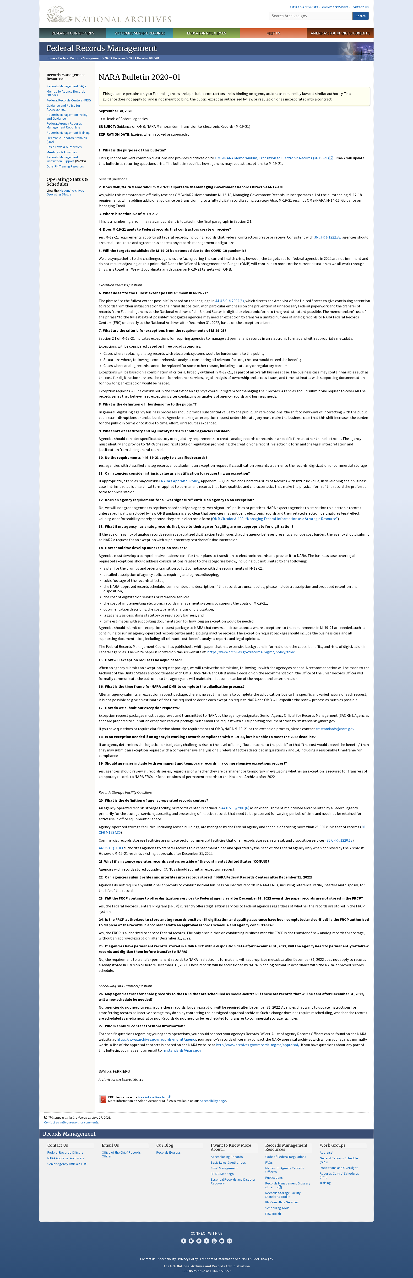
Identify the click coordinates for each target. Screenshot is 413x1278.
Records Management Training (68, 132)
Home (51, 58)
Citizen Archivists (304, 7)
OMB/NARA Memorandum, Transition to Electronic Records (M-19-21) (272, 158)
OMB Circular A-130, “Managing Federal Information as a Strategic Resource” (275, 518)
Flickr (229, 1241)
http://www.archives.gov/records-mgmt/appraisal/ (257, 1044)
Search (361, 16)
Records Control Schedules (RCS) (339, 1175)
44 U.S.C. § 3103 (111, 847)
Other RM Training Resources (65, 166)
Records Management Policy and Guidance (67, 116)
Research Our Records (72, 33)
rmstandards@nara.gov (335, 728)
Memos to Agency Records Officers (66, 93)
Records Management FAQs (66, 86)
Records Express (168, 1152)
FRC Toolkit (273, 1213)
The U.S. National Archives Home (109, 14)
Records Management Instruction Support (62, 159)
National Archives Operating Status (65, 192)
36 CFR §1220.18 (340, 840)
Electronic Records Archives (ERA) (67, 140)
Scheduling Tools (277, 1208)
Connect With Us (207, 1233)
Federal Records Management (80, 58)
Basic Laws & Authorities (64, 147)
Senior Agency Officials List (66, 1164)
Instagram (199, 1241)
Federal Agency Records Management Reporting (64, 125)
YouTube (214, 1241)
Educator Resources (206, 33)
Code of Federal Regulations (285, 1157)
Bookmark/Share (334, 7)
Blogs (222, 1241)
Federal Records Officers (65, 1152)
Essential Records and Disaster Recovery (233, 1181)
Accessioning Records (227, 1157)
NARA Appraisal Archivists (65, 1158)
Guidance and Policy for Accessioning (63, 107)
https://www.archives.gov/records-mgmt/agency (156, 1039)
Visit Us (273, 33)
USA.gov (267, 1259)
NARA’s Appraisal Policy (180, 480)
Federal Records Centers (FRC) (69, 100)
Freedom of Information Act (220, 1259)
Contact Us (360, 7)
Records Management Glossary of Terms (287, 1185)
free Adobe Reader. (152, 1097)
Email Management (224, 1168)
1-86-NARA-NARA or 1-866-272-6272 (206, 1271)
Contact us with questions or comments (71, 1122)
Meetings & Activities (62, 152)
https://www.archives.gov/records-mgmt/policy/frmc (251, 652)
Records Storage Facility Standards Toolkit (283, 1195)
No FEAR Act (250, 1259)
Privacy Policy (188, 1259)
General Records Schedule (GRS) (339, 1160)
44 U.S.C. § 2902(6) (229, 300)
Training (325, 1183)
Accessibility (167, 1259)
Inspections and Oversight (339, 1168)
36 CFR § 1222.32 (327, 237)
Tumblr (206, 1241)
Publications (274, 1177)
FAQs (269, 1162)
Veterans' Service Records (140, 33)
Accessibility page (213, 1101)
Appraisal (326, 1152)
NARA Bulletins (115, 58)
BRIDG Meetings (222, 1174)
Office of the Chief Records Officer (121, 1154)
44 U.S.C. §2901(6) (235, 808)
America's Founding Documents (340, 33)
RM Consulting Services (282, 1202)
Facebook (183, 1241)
